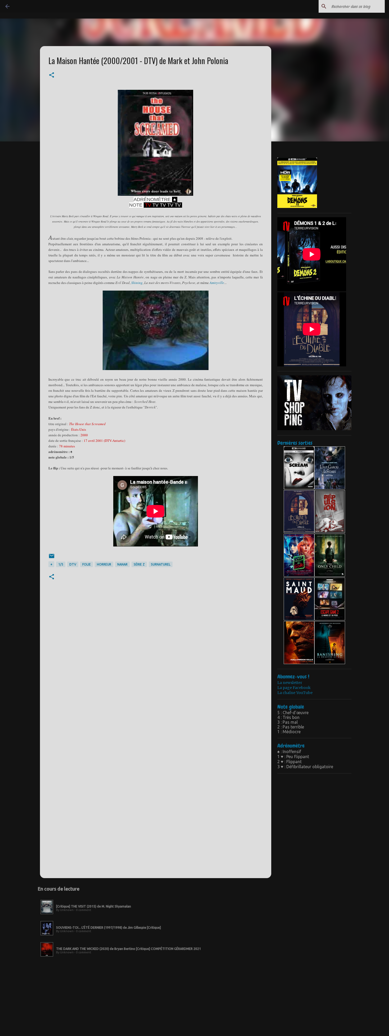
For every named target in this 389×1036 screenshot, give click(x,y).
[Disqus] (155, 666)
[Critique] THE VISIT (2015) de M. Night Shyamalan (93, 906)
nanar (122, 564)
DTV (72, 564)
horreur (104, 564)
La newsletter (289, 682)
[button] (51, 75)
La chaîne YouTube (295, 692)
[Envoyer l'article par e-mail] (51, 558)
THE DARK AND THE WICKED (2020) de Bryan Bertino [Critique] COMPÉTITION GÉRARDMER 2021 (128, 948)
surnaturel (160, 564)
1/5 (60, 564)
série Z (139, 564)
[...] (47, 914)
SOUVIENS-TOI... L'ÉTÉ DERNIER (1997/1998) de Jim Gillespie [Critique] (108, 927)
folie (86, 564)
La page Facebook (294, 687)
